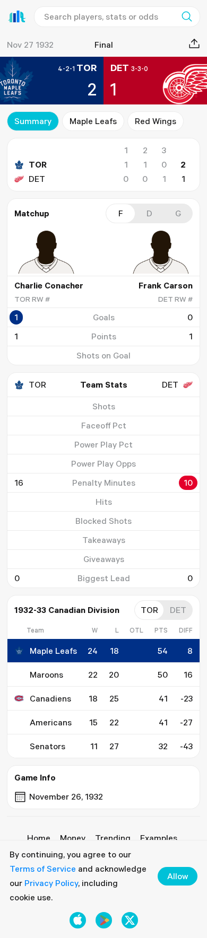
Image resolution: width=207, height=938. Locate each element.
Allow (177, 876)
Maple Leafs (93, 121)
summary (32, 121)
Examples (158, 838)
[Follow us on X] (130, 920)
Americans (51, 722)
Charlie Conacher (48, 285)
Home (38, 838)
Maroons (46, 674)
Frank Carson (166, 285)
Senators (47, 746)
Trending (113, 838)
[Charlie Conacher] (46, 252)
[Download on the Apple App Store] (78, 920)
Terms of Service (43, 868)
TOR (38, 164)
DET (37, 179)
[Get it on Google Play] (104, 920)
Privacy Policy (51, 883)
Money (72, 838)
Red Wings (155, 121)
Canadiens (50, 698)
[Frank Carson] (161, 252)
